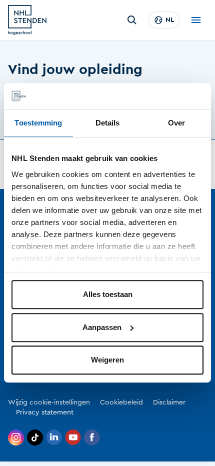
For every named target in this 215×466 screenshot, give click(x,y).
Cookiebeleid (121, 402)
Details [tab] (108, 123)
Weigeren (107, 360)
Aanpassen (102, 327)
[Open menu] (196, 20)
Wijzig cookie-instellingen (49, 402)
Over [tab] (176, 123)
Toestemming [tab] (38, 123)
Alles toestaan (107, 294)
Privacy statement (45, 412)
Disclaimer (169, 402)
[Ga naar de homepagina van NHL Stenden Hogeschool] (27, 20)
